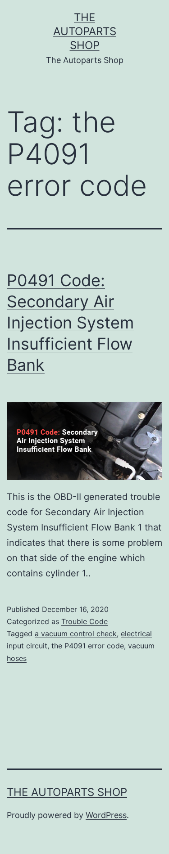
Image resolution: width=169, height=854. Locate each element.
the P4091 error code (87, 645)
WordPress (106, 815)
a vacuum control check (76, 633)
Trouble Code (84, 621)
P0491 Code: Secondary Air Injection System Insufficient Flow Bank (70, 322)
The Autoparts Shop (84, 31)
